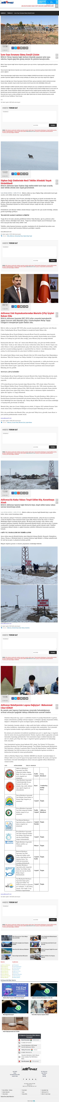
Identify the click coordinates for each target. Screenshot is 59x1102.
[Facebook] (13, 48)
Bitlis (8, 236)
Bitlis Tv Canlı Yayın (46, 1094)
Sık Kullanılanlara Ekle (15, 1074)
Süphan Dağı (26, 236)
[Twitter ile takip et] (26, 1079)
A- (57, 57)
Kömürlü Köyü (15, 628)
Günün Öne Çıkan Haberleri (7, 1096)
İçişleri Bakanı (29, 422)
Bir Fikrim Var (44, 1071)
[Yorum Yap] (27, 48)
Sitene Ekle (24, 1094)
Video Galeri (5, 1094)
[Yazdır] (24, 48)
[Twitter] (15, 48)
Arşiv (23, 1092)
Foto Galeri (24, 1090)
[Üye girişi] (32, 1079)
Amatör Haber (15, 1076)
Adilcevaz (12, 236)
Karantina (27, 628)
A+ (57, 55)
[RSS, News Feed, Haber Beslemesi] (29, 1079)
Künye (15, 1073)
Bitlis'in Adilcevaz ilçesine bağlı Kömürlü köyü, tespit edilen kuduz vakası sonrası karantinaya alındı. (28, 506)
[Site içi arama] (35, 1079)
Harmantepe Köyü (19, 236)
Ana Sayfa (15, 1071)
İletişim (44, 1074)
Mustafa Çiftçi (22, 422)
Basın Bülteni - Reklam (7, 1090)
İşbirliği (44, 1076)
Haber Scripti (30, 1100)
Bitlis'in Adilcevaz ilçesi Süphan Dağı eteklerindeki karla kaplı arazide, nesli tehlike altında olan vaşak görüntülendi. (27, 187)
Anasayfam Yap (45, 1090)
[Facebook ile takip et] (23, 1079)
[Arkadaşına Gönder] (21, 48)
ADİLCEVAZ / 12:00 (37, 5)
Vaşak (30, 236)
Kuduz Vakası (22, 628)
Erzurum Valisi (15, 422)
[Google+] (18, 48)
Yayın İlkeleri (44, 1073)
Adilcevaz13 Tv (45, 1092)
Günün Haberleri (6, 1092)
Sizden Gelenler (16, 977)
